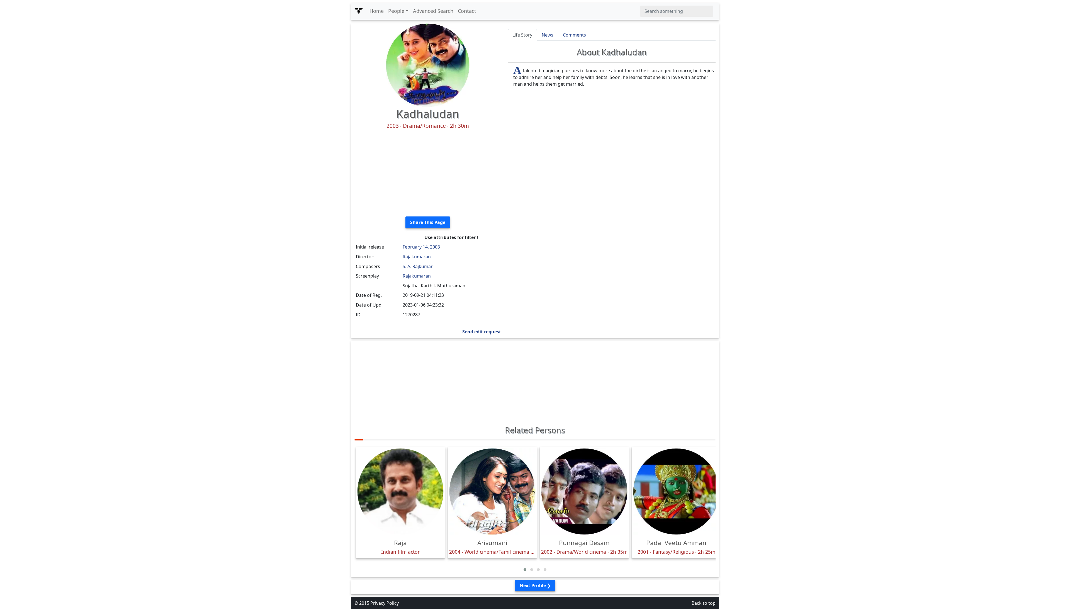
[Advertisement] (427, 173)
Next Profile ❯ (535, 585)
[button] (525, 569)
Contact (467, 11)
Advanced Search (433, 11)
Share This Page (427, 222)
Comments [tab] (574, 35)
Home (376, 11)
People (396, 11)
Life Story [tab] (522, 35)
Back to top (704, 603)
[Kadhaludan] (428, 65)
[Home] (358, 11)
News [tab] (547, 35)
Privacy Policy (384, 603)
